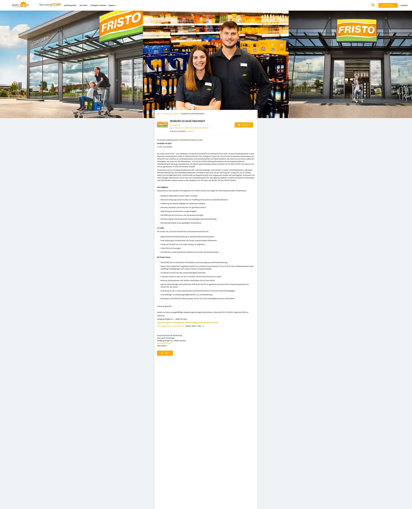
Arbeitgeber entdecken (98, 5)
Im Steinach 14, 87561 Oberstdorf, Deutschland (190, 128)
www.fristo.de (178, 326)
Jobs (158, 114)
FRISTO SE (176, 125)
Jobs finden (83, 5)
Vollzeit (190, 131)
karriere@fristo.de (164, 326)
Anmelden (404, 5)
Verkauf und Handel (170, 114)
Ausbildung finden (70, 5)
